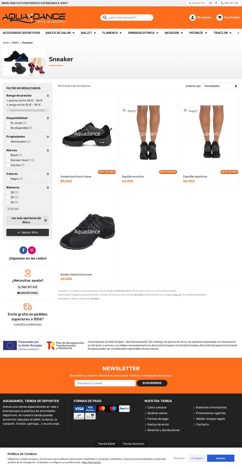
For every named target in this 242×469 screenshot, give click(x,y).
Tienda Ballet (106, 443)
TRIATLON (220, 33)
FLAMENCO (110, 33)
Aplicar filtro (30, 232)
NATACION (172, 33)
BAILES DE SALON (58, 33)
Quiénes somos (157, 413)
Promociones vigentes (211, 413)
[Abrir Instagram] (210, 3)
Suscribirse (152, 383)
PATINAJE (196, 33)
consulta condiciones (27, 324)
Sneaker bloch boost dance (75, 176)
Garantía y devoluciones (163, 430)
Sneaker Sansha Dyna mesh (76, 274)
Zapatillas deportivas (195, 176)
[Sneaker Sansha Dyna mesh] (87, 232)
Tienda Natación (133, 443)
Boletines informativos (211, 407)
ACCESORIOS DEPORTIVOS (21, 33)
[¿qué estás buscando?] (126, 17)
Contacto (202, 424)
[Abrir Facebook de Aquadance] (216, 3)
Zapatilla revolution (133, 176)
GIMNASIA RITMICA (141, 33)
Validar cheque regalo (210, 418)
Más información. (91, 462)
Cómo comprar (157, 407)
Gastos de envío (158, 424)
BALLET (86, 33)
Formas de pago (157, 418)
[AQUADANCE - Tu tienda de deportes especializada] (34, 17)
